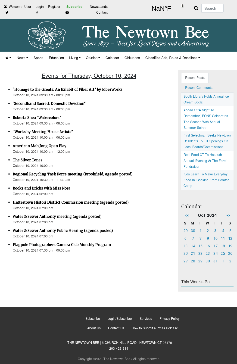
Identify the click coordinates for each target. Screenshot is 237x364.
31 (215, 261)
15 (200, 246)
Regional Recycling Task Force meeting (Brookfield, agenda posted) (73, 174)
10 (215, 238)
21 (193, 253)
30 (193, 231)
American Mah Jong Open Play (39, 146)
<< (186, 215)
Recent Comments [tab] (198, 87)
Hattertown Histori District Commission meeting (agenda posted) (71, 202)
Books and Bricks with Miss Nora (41, 188)
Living (73, 57)
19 (230, 246)
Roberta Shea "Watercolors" (37, 117)
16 (208, 246)
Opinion (91, 57)
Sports (39, 57)
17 (215, 246)
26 (230, 253)
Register (54, 6)
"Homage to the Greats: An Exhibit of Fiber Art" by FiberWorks (67, 89)
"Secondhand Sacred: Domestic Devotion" (49, 103)
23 (208, 253)
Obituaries (132, 57)
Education (56, 57)
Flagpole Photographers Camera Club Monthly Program (62, 245)
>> (228, 215)
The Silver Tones (27, 160)
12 (230, 238)
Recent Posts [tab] (195, 77)
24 (215, 253)
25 (223, 253)
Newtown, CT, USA (161, 8)
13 (186, 246)
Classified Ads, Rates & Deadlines (171, 57)
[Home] (7, 57)
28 (193, 261)
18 (223, 246)
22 (200, 253)
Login (40, 6)
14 (193, 246)
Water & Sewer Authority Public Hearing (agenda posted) (63, 230)
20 (186, 253)
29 (186, 231)
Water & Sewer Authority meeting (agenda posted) (57, 216)
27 (186, 261)
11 (223, 238)
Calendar (112, 57)
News (21, 57)
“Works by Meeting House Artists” (43, 132)
